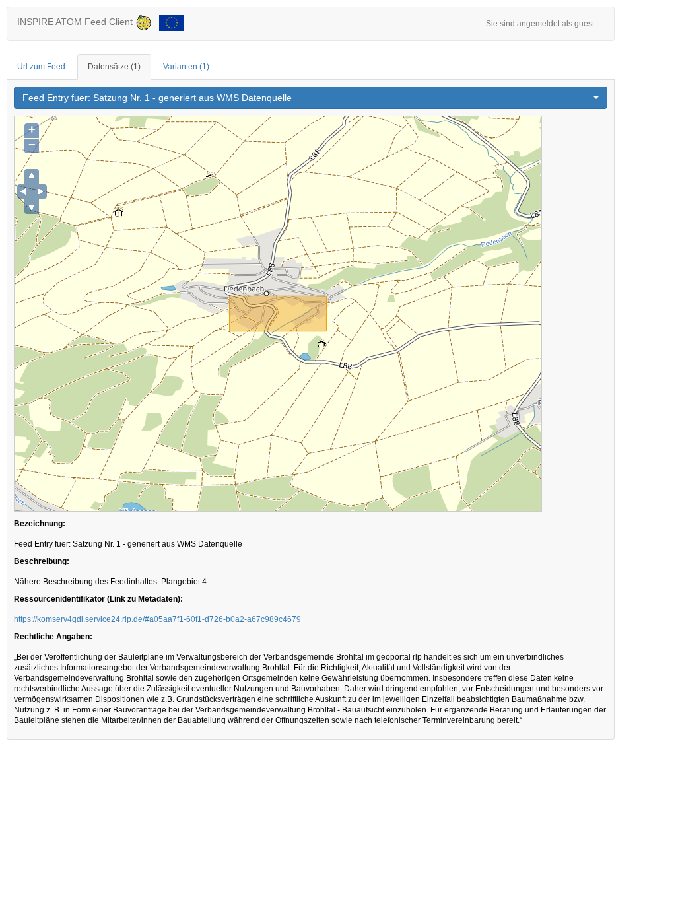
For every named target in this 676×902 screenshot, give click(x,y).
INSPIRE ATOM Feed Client (76, 22)
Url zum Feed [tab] (41, 66)
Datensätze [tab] (114, 66)
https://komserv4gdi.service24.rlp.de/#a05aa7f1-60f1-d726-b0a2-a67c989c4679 (157, 619)
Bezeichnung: (39, 523)
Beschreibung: (41, 561)
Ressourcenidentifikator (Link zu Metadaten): (98, 599)
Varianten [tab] (186, 66)
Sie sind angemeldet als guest (540, 23)
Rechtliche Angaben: (53, 636)
